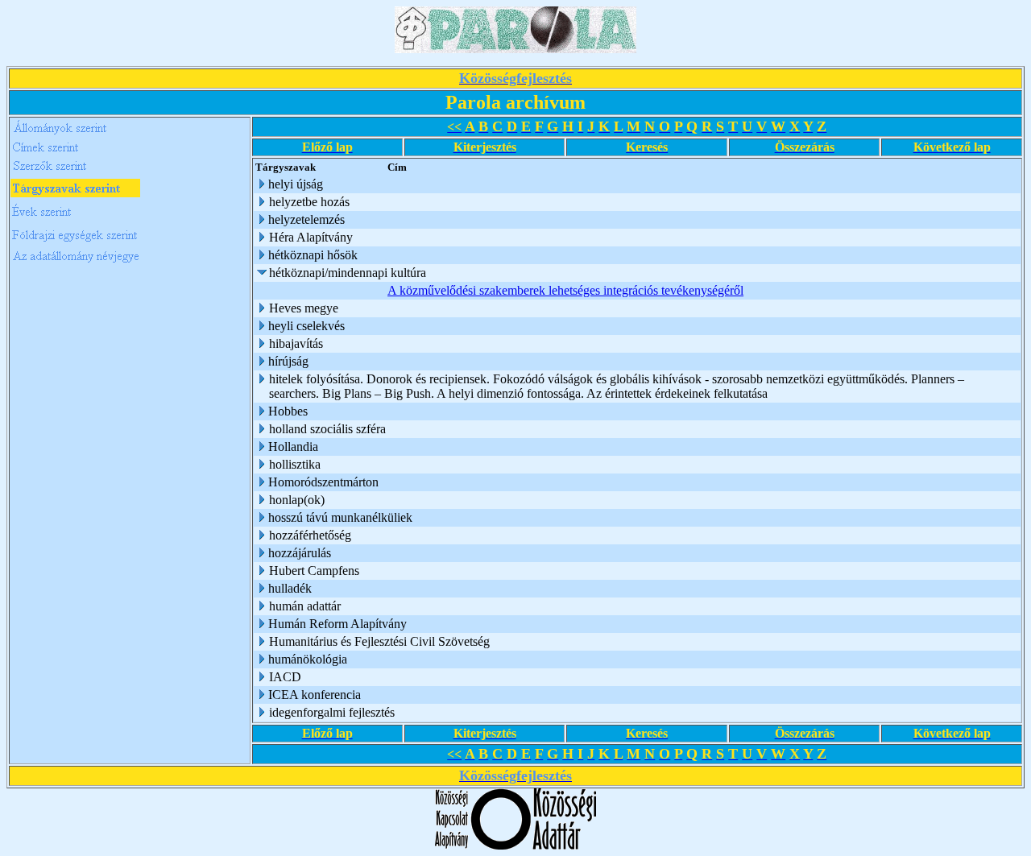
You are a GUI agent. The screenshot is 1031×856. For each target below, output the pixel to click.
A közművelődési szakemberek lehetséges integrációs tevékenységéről (565, 290)
